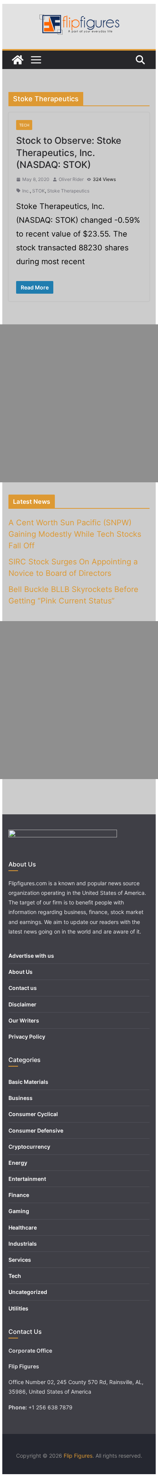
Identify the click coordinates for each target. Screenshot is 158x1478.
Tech (24, 125)
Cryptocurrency (29, 1146)
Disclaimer (22, 1004)
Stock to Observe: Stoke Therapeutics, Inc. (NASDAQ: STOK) (68, 152)
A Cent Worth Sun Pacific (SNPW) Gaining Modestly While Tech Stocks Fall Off (74, 534)
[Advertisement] (79, 403)
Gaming (18, 1211)
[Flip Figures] (17, 60)
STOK (38, 191)
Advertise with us (31, 955)
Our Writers (23, 1020)
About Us (20, 971)
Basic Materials (28, 1081)
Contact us (22, 988)
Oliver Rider (71, 179)
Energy (17, 1162)
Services (19, 1259)
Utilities (18, 1308)
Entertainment (27, 1178)
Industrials (22, 1243)
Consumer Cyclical (33, 1114)
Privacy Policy (26, 1036)
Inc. (26, 191)
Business (20, 1098)
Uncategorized (27, 1292)
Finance (18, 1195)
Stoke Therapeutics (68, 191)
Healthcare (22, 1227)
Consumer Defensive (35, 1130)
